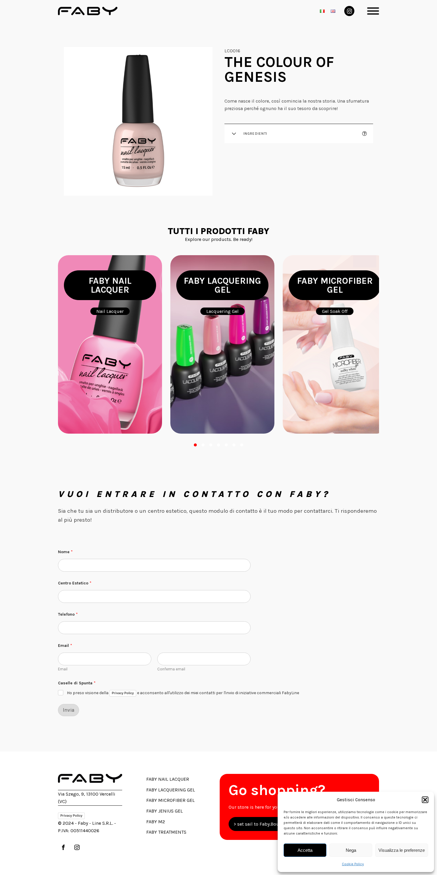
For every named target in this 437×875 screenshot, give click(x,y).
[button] (425, 800)
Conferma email (171, 669)
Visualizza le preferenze (401, 850)
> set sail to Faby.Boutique (262, 824)
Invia (68, 710)
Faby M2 (155, 821)
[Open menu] (373, 11)
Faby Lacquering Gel (170, 790)
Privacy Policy (123, 693)
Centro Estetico (75, 583)
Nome (65, 551)
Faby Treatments (166, 832)
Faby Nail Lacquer (167, 779)
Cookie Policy (353, 864)
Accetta (305, 850)
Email (62, 669)
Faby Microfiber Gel (170, 800)
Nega (351, 850)
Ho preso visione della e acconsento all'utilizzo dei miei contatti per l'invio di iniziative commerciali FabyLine (183, 693)
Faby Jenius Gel (164, 811)
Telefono (68, 614)
